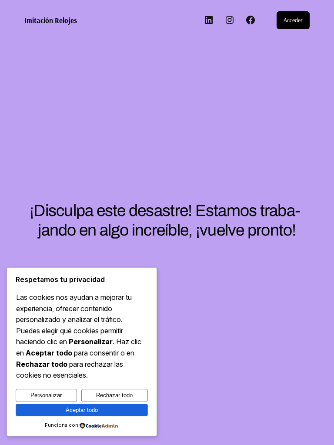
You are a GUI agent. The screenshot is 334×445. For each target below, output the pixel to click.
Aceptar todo (82, 410)
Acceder (293, 20)
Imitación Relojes (50, 20)
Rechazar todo (114, 395)
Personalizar (46, 395)
